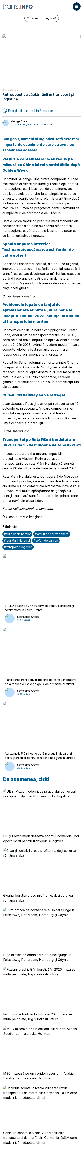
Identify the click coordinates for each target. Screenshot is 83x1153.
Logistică (50, 18)
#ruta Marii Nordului (17, 540)
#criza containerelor (17, 534)
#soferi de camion (46, 540)
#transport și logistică (18, 547)
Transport (33, 18)
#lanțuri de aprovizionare (51, 534)
